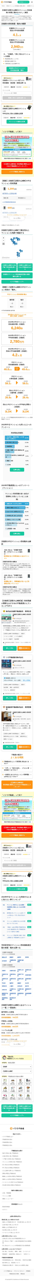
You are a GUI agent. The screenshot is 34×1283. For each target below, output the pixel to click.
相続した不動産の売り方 (9, 1222)
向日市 (27, 983)
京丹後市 (4, 961)
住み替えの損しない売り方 (9, 1230)
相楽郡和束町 (20, 994)
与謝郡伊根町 (13, 960)
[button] (18, 239)
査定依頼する (24, 648)
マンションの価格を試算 (17, 121)
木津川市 (4, 989)
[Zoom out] (3, 240)
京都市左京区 (28, 970)
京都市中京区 (5, 975)
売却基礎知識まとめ (7, 1260)
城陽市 (19, 983)
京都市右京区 (5, 979)
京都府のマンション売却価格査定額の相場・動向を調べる (17, 275)
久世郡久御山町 (20, 989)
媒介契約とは (6, 1262)
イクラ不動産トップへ (17, 281)
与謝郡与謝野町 (20, 960)
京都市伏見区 (13, 979)
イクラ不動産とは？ (7, 1136)
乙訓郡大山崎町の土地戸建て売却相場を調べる (9, 267)
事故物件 (4, 1254)
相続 (20, 1251)
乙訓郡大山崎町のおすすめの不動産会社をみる (25, 267)
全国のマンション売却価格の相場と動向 (15, 6)
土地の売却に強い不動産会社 (10, 1156)
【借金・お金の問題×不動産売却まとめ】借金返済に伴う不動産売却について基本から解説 (17, 929)
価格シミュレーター (7, 1198)
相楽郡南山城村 (5, 998)
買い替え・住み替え (7, 1251)
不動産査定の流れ (7, 1145)
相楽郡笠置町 (13, 994)
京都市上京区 (20, 970)
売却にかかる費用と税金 (21, 1265)
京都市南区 (28, 975)
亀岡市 (11, 983)
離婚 (16, 1251)
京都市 (4, 970)
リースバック (26, 1251)
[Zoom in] (3, 238)
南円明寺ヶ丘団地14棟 (9, 193)
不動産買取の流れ (7, 1142)
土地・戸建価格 (6, 1193)
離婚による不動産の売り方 (9, 1227)
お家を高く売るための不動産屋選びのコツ (14, 1238)
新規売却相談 (6, 1206)
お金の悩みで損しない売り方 (10, 1224)
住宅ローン (27, 1254)
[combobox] (17, 93)
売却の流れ (18, 1260)
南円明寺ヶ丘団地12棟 (9, 212)
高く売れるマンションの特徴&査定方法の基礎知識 (16, 1245)
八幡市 (11, 986)
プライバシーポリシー (19, 1271)
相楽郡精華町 (28, 994)
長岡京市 (4, 986)
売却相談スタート (23, 2)
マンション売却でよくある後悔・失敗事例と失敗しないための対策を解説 (17, 907)
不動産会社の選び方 (7, 1265)
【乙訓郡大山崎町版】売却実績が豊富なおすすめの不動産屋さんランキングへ (17, 165)
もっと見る (17, 218)
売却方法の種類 (27, 1260)
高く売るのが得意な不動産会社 (11, 1164)
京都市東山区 (13, 975)
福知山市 (4, 957)
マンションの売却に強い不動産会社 (12, 1162)
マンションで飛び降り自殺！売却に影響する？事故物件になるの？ (17, 936)
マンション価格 (6, 1196)
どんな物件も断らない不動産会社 (11, 1170)
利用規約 (28, 1271)
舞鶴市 (11, 957)
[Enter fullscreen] (3, 244)
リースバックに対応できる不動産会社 (12, 1182)
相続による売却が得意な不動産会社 (12, 1179)
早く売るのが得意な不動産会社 (11, 1167)
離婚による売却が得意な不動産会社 (12, 1176)
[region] (17, 247)
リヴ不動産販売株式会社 (9, 202)
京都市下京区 (20, 975)
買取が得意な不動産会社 (9, 1173)
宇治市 (4, 983)
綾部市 (19, 957)
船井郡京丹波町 (13, 998)
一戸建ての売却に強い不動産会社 (11, 1159)
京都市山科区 (20, 979)
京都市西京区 (28, 979)
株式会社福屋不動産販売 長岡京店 (12, 221)
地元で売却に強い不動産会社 (10, 1153)
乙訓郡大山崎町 (13, 989)
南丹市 (27, 986)
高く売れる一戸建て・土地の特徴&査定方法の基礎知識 (16, 1242)
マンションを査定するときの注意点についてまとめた (17, 922)
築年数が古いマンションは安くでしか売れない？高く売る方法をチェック (17, 915)
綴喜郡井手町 (28, 989)
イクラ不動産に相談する (17, 171)
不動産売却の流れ (7, 1139)
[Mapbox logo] (6, 258)
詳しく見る (9, 648)
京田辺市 (19, 986)
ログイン (4, 1209)
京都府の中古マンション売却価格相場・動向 (17, 69)
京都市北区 (13, 970)
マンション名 (6, 90)
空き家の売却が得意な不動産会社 (11, 1185)
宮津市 (27, 957)
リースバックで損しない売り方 (11, 1232)
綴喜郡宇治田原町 (5, 994)
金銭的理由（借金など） (15, 1254)
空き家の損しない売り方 (24, 1222)
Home (3, 6)
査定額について (15, 1262)
